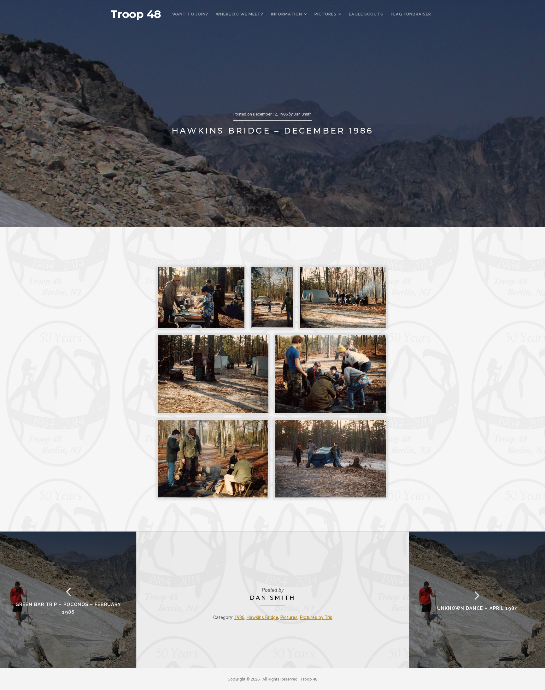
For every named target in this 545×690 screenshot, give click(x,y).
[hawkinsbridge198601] (201, 297)
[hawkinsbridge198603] (343, 297)
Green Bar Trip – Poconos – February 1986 (68, 608)
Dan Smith (273, 597)
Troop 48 (135, 14)
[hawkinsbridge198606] (213, 458)
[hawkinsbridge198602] (272, 297)
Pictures (289, 617)
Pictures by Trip (316, 617)
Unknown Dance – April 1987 (477, 608)
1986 (239, 617)
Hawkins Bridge (262, 617)
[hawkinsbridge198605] (330, 374)
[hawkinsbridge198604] (213, 374)
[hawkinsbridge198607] (330, 458)
